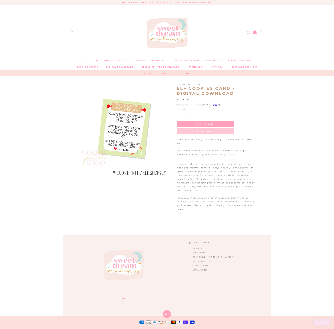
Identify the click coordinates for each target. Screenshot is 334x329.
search (197, 248)
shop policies (202, 261)
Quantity (181, 110)
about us (199, 252)
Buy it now (205, 131)
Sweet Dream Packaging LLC (161, 325)
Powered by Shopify (184, 325)
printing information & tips (213, 257)
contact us (200, 265)
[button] (72, 32)
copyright (200, 270)
